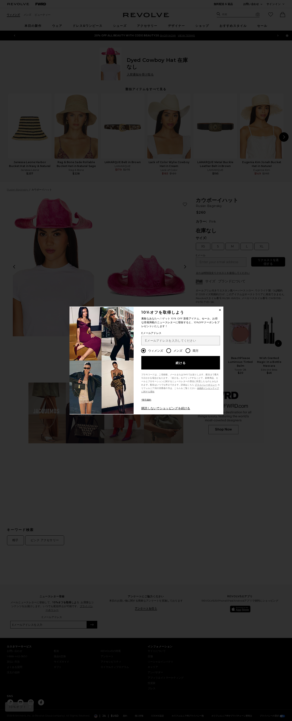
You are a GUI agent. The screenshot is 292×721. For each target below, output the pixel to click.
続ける (181, 363)
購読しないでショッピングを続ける (165, 408)
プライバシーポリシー (206, 384)
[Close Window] (220, 310)
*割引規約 (146, 399)
